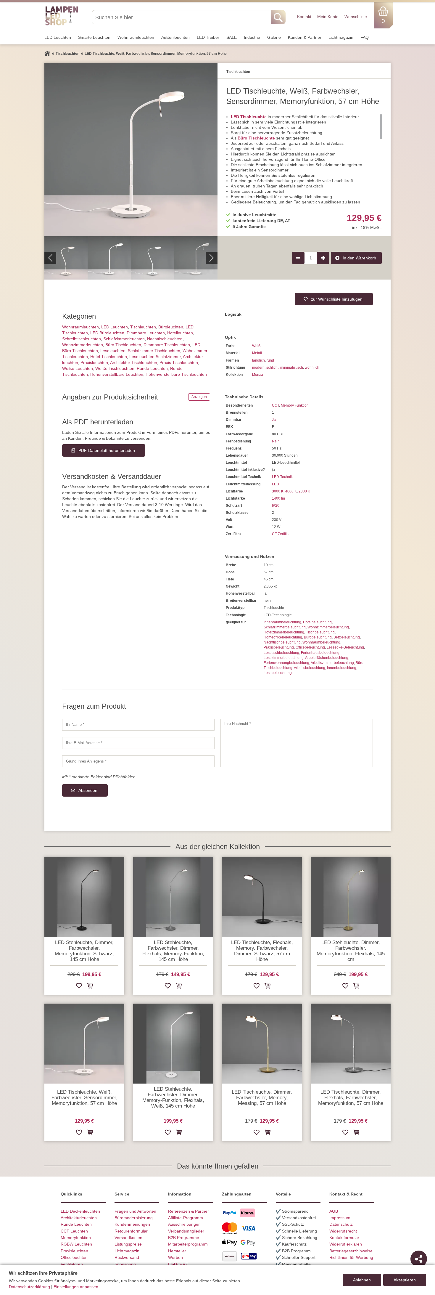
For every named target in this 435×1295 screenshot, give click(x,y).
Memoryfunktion (76, 1237)
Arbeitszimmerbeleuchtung (332, 663)
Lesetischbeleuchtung (281, 653)
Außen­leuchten (175, 37)
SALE (231, 37)
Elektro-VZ (178, 1264)
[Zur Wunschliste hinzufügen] (79, 987)
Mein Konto (328, 16)
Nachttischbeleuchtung (282, 642)
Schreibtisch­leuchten (81, 338)
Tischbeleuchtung (320, 632)
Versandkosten (128, 1237)
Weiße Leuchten (77, 368)
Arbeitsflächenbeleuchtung (326, 658)
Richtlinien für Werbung (351, 1257)
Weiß (256, 346)
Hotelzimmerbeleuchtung (284, 632)
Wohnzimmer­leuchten (82, 344)
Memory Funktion (295, 405)
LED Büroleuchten (107, 332)
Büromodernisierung (134, 1217)
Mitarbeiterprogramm (188, 1244)
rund (270, 360)
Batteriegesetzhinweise (351, 1251)
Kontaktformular (344, 1237)
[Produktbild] (131, 149)
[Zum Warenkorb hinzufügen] (90, 987)
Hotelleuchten (180, 332)
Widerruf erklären (345, 1244)
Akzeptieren (405, 1280)
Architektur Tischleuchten (133, 362)
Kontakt (304, 16)
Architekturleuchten (79, 1217)
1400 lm (278, 498)
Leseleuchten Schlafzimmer (155, 356)
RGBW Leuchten (76, 1244)
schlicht (272, 367)
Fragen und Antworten (135, 1211)
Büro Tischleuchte (256, 138)
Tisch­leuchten (143, 327)
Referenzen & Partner (188, 1211)
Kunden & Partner (304, 37)
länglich (258, 360)
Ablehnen (362, 1280)
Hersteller (177, 1251)
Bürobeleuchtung (318, 637)
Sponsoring (125, 1264)
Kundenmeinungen (132, 1224)
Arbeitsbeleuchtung (309, 668)
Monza (257, 375)
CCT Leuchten (74, 1231)
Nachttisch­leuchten (165, 338)
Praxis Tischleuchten (179, 362)
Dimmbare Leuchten (146, 332)
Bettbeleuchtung (347, 637)
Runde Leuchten (152, 368)
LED (275, 484)
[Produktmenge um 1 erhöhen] (323, 258)
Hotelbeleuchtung (317, 622)
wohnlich (312, 367)
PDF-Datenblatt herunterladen (106, 450)
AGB (333, 1211)
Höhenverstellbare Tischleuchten (176, 374)
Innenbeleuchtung (341, 668)
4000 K (291, 491)
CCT (275, 405)
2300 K (304, 491)
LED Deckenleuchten (80, 1211)
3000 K (277, 491)
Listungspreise (128, 1244)
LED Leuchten (57, 37)
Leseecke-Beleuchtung (345, 647)
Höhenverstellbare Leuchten (116, 374)
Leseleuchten (112, 350)
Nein (276, 441)
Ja (274, 420)
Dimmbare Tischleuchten (167, 344)
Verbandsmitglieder (186, 1231)
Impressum (339, 1217)
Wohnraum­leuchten (135, 37)
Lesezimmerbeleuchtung (284, 658)
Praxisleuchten (94, 362)
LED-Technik (282, 477)
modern (258, 367)
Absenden (87, 790)
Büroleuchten (170, 327)
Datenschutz (341, 1224)
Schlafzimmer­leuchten (124, 338)
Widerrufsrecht (343, 1231)
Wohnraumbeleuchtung (321, 642)
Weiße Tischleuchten (114, 368)
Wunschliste (355, 16)
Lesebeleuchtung (278, 673)
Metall (257, 353)
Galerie (274, 37)
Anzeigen (199, 397)
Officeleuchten (74, 1257)
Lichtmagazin (340, 37)
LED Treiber (208, 37)
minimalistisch (291, 367)
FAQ (364, 37)
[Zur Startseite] (47, 53)
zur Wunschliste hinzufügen (336, 299)
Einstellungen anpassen (76, 1286)
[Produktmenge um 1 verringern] (298, 258)
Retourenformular (131, 1231)
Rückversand (127, 1257)
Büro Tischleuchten (123, 344)
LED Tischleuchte (249, 116)
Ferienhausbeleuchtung (320, 653)
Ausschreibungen (184, 1224)
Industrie (252, 37)
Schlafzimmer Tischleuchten (154, 350)
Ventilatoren (72, 1264)
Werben (175, 1257)
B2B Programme (183, 1237)
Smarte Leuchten (94, 37)
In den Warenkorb (359, 258)
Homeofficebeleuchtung (283, 637)
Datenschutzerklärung (29, 1286)
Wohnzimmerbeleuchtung (328, 627)
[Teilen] (419, 1259)
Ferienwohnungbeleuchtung (286, 663)
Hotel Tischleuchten (108, 356)
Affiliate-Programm (185, 1217)
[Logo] (61, 24)
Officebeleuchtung (310, 647)
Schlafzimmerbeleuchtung (285, 627)
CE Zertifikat (281, 534)
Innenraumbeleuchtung (282, 622)
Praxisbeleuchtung (279, 647)
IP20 (275, 505)
